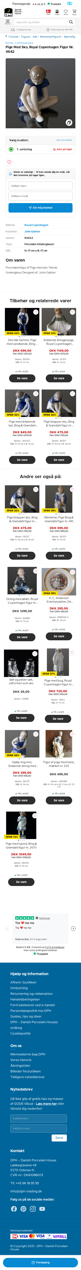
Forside (13, 37)
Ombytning (19, 988)
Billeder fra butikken (25, 1071)
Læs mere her (46, 1103)
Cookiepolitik (20, 1033)
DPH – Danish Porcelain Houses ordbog (34, 1025)
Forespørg (43, 1262)
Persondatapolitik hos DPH (30, 1010)
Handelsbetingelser (25, 999)
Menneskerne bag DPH (27, 1054)
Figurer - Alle (29, 37)
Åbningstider (20, 1065)
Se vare (22, 378)
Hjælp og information (29, 974)
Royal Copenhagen (36, 225)
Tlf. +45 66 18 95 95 (24, 1183)
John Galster (32, 231)
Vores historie (20, 1060)
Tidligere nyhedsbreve (27, 1077)
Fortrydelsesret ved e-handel (32, 1005)
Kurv (74, 15)
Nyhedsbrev (21, 1089)
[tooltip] (22, 343)
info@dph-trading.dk (26, 1191)
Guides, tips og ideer (26, 1016)
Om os (16, 1046)
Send (59, 1137)
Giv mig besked (42, 207)
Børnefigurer (72, 37)
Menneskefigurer (50, 37)
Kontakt (17, 1151)
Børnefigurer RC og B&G (7, 36)
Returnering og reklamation (31, 993)
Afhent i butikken (23, 982)
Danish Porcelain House (19, 12)
